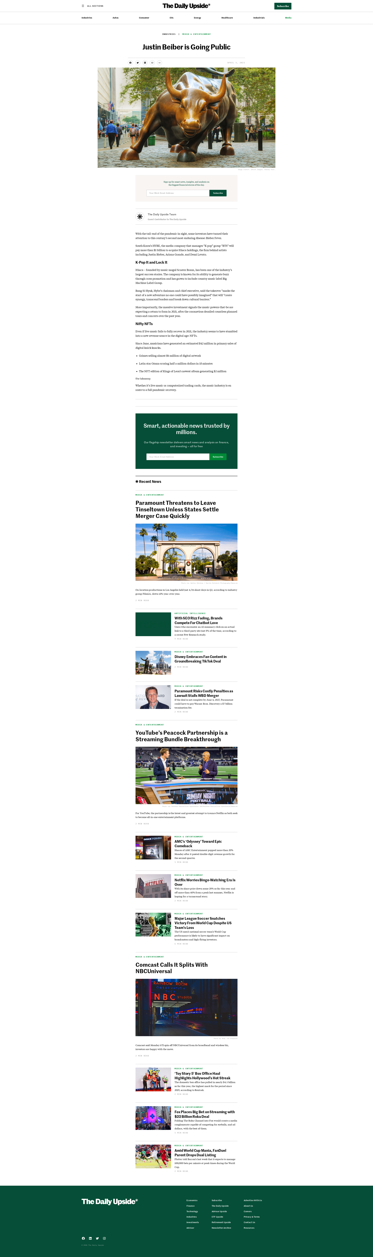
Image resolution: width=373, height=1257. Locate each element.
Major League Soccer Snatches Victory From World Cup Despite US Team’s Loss (203, 923)
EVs (171, 17)
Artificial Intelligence (190, 613)
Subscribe (218, 193)
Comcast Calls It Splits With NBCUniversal (172, 967)
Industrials (259, 17)
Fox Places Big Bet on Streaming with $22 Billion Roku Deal (205, 1114)
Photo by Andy (220, 1038)
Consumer (144, 17)
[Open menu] (92, 6)
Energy (197, 17)
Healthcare (227, 17)
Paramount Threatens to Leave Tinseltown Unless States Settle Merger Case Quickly (177, 509)
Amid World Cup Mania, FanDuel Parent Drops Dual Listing (200, 1152)
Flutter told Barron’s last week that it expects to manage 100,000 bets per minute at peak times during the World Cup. (205, 1163)
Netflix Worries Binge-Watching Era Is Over (205, 882)
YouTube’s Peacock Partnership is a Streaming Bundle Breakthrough (182, 735)
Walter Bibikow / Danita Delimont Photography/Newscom (214, 583)
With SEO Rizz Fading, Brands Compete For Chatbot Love (198, 620)
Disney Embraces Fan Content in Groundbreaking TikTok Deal (201, 659)
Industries (87, 17)
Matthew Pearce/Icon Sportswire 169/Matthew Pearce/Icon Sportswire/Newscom (204, 806)
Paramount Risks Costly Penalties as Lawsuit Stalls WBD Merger (204, 693)
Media (288, 17)
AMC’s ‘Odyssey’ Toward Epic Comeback (198, 843)
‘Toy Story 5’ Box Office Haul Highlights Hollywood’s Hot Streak (202, 1075)
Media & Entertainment (196, 34)
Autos (115, 17)
